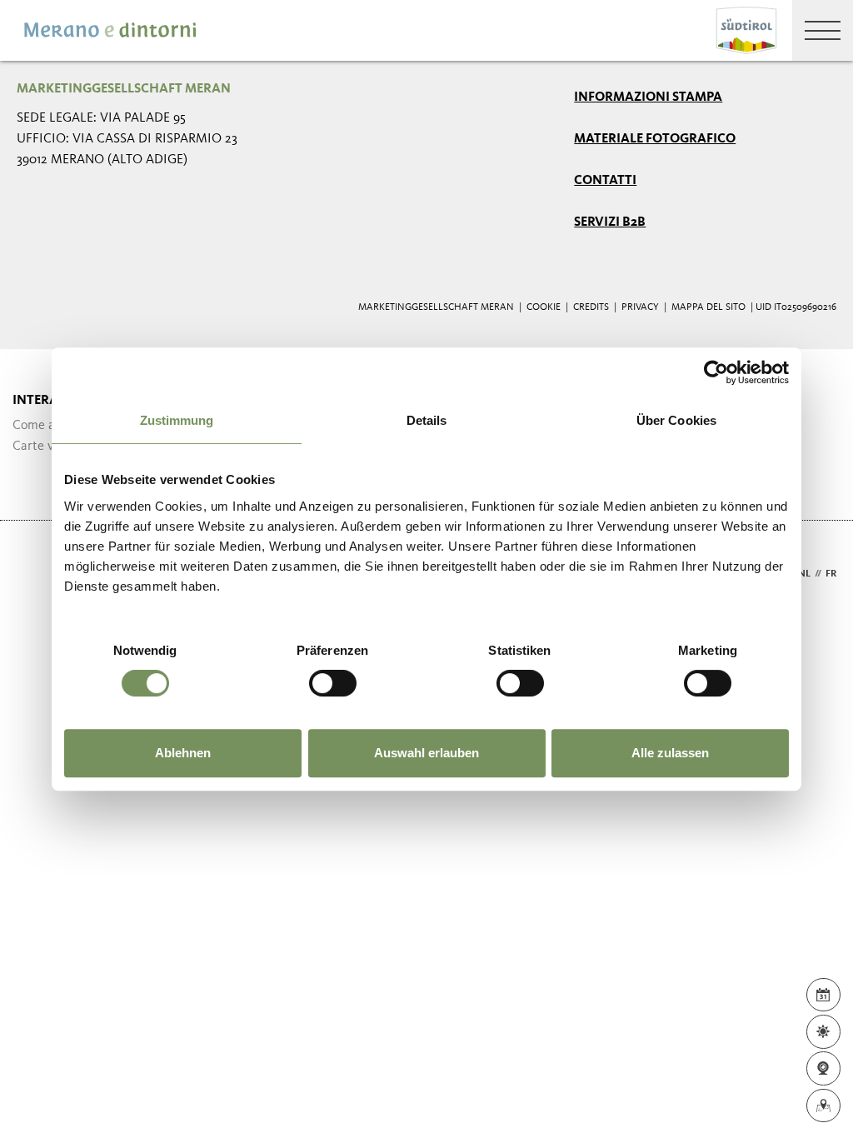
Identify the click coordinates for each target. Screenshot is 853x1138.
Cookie (543, 307)
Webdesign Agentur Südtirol (37, 574)
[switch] (333, 683)
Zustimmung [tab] (177, 420)
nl (804, 574)
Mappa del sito (708, 307)
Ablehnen (183, 753)
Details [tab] (427, 420)
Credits (591, 307)
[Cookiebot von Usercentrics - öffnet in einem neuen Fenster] (716, 372)
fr (831, 574)
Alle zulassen (670, 753)
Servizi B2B (610, 222)
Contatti (605, 180)
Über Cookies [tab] (676, 420)
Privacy (640, 307)
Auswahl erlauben (426, 753)
